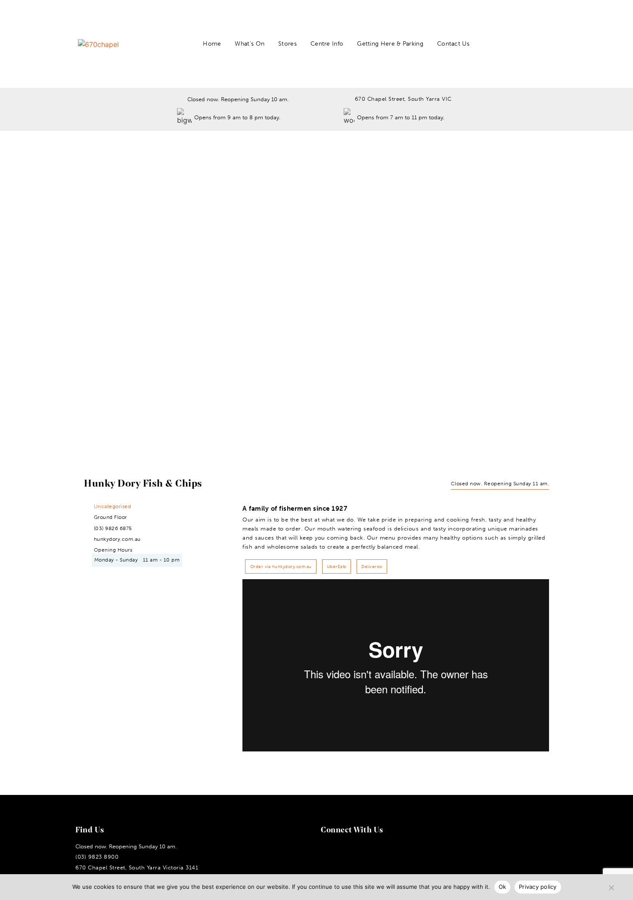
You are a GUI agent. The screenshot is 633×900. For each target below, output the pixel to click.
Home (212, 43)
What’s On (249, 43)
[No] (611, 886)
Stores (287, 43)
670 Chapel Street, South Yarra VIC (403, 99)
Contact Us (453, 43)
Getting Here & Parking (390, 43)
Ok (502, 886)
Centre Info (326, 43)
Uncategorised (112, 506)
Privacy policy (538, 886)
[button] (549, 44)
